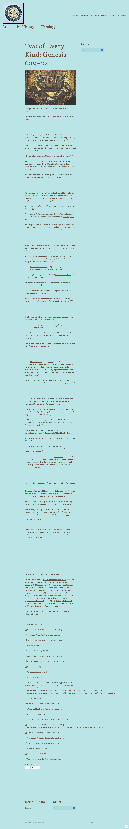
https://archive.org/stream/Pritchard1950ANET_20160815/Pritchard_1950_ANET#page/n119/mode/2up (65, 727)
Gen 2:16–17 (30, 451)
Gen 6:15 (71, 137)
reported (61, 380)
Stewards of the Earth (57, 585)
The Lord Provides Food (61, 590)
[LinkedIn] (95, 822)
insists (34, 283)
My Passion (75, 16)
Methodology (94, 16)
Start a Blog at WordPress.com (34, 822)
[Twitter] (99, 822)
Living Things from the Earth (39, 582)
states (68, 275)
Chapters (112, 16)
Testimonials (121, 16)
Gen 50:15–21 (43, 346)
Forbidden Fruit (38, 593)
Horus (42, 277)
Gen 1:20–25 (65, 166)
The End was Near (54, 598)
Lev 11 (68, 259)
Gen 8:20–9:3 (65, 301)
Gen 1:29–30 (41, 293)
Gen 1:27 (70, 161)
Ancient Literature (52, 606)
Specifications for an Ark (34, 601)
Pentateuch (58, 457)
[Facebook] (92, 822)
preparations (38, 512)
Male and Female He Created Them (44, 587)
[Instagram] (102, 822)
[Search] (102, 50)
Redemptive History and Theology (29, 27)
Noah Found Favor (49, 595)
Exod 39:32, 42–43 (56, 465)
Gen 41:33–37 (45, 414)
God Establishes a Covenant (49, 603)
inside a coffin (60, 275)
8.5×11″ (65, 108)
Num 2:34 (28, 467)
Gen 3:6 (38, 451)
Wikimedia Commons (35, 519)
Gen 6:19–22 (32, 135)
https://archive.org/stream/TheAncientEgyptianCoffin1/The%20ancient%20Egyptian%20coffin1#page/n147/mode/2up (71, 690)
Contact (104, 16)
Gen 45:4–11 (32, 346)
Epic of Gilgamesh (37, 380)
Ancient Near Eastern (38, 267)
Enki (50, 362)
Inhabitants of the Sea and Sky (54, 580)
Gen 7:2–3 (70, 248)
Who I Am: (84, 16)
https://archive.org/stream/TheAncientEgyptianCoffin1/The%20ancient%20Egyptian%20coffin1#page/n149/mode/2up (71, 693)
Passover (44, 465)
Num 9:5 (36, 467)
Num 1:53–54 (68, 465)
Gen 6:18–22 (34, 529)
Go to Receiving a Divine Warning (39, 574)
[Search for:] (92, 50)
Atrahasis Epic (35, 362)
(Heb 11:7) (57, 574)
